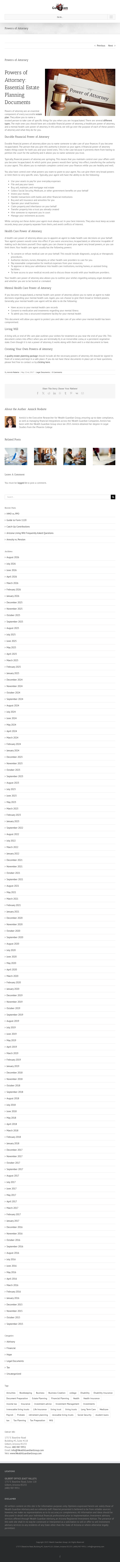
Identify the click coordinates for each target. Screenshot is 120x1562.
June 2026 (12, 570)
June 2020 (12, 956)
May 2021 (11, 892)
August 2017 (13, 1175)
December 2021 (14, 859)
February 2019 (14, 1059)
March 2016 (12, 1285)
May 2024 (11, 724)
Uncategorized (14, 1373)
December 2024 (14, 679)
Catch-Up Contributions (18, 526)
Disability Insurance (103, 1392)
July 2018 (11, 1104)
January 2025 (13, 673)
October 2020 (13, 930)
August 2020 (13, 943)
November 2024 (14, 686)
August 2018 (13, 1098)
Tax (8, 1367)
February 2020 (14, 982)
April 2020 (12, 969)
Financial (11, 1348)
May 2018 (11, 1117)
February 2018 (14, 1136)
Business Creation (56, 1392)
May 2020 (11, 963)
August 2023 (13, 782)
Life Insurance (40, 1409)
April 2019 (12, 1046)
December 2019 (14, 995)
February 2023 (14, 814)
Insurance (25, 1403)
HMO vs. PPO (13, 513)
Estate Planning (39, 1398)
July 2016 (11, 1259)
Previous (101, 45)
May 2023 (11, 802)
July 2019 (11, 1027)
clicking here (43, 362)
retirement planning (38, 1414)
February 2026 (14, 589)
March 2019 (12, 1053)
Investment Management (67, 1403)
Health (76, 1398)
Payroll (9, 1414)
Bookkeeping (26, 1392)
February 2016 (14, 1291)
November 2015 (14, 1310)
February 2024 (14, 744)
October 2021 (13, 872)
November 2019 (14, 1001)
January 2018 (13, 1143)
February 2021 (14, 905)
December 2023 (14, 756)
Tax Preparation (37, 1420)
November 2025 (14, 608)
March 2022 (12, 847)
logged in (22, 482)
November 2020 (14, 924)
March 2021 (12, 898)
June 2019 (12, 1033)
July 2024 (11, 711)
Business (40, 1392)
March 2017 (12, 1207)
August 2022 (13, 834)
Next (110, 45)
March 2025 (12, 660)
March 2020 (12, 975)
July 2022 (11, 840)
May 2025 (11, 647)
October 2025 (13, 615)
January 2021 (13, 911)
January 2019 (13, 1066)
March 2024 (12, 737)
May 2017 (11, 1194)
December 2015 (14, 1304)
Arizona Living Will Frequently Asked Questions (30, 533)
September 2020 (15, 937)
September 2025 (15, 621)
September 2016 (15, 1246)
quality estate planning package (22, 355)
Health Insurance (91, 1398)
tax (7, 1420)
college (73, 1392)
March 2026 (12, 583)
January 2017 (13, 1220)
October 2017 (13, 1162)
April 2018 (12, 1124)
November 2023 (14, 763)
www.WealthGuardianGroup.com (26, 1453)
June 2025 (12, 640)
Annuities (10, 1392)
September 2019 (15, 1014)
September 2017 (15, 1169)
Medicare (104, 1409)
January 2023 (13, 821)
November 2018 (14, 1079)
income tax (11, 1403)
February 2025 (14, 666)
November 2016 (14, 1233)
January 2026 (13, 595)
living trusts (71, 1409)
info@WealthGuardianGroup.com (27, 1450)
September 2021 (15, 879)
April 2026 (12, 576)
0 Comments (57, 372)
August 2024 (13, 705)
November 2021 (14, 866)
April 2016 (12, 1278)
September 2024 (15, 699)
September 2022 (15, 827)
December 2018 (14, 1072)
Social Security (84, 1414)
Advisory (11, 1341)
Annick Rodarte (13, 372)
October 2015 (13, 1317)
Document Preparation (17, 1398)
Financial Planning (60, 1398)
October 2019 (13, 1008)
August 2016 (13, 1252)
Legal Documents (43, 372)
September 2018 (15, 1091)
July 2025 (11, 634)
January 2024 (13, 750)
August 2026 (13, 557)
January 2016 (13, 1298)
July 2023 (11, 789)
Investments (89, 1403)
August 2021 (13, 885)
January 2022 (13, 853)
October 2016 (13, 1239)
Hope (9, 1354)
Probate (21, 1414)
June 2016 (12, 1265)
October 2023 (13, 769)
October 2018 (13, 1085)
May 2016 (11, 1272)
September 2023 (15, 776)
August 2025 (13, 628)
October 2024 (13, 692)
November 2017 (14, 1156)
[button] (7, 456)
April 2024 (12, 731)
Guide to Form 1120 (16, 520)
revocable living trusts (62, 1414)
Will (51, 1420)
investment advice (43, 1403)
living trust (56, 1409)
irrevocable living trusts (17, 1409)
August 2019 (13, 1020)
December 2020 (14, 917)
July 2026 (11, 563)
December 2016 (14, 1227)
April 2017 (12, 1201)
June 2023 (12, 795)
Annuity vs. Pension (16, 539)
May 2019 (11, 1040)
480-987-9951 (19, 1447)
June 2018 (12, 1111)
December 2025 (14, 602)
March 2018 (12, 1130)
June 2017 (12, 1188)
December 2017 (14, 1149)
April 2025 (12, 653)
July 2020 (11, 950)
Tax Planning (19, 1420)
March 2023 (12, 808)
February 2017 (14, 1214)
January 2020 (13, 988)
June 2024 (12, 718)
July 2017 (11, 1182)
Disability (85, 1392)
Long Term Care (88, 1409)
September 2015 (15, 1323)
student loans (102, 1414)
